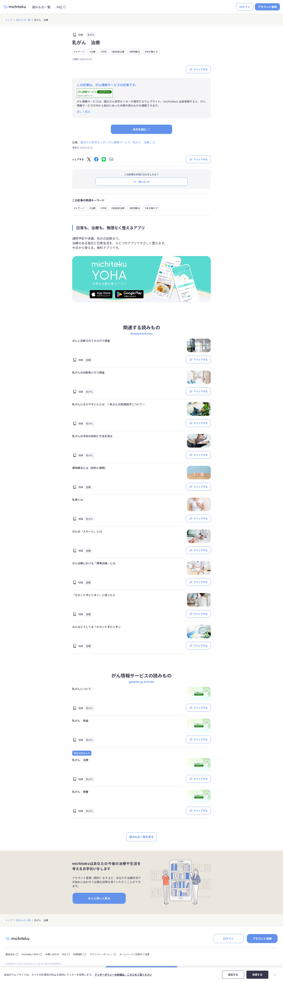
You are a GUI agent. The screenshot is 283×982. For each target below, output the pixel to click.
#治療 (92, 51)
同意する (257, 974)
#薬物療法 (134, 51)
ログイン (244, 7)
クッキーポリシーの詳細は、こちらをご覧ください (123, 974)
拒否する (233, 974)
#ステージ (79, 51)
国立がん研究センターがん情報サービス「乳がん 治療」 (116, 142)
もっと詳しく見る (99, 898)
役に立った (144, 181)
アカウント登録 (267, 7)
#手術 (103, 51)
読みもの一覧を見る (141, 837)
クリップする (201, 69)
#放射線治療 (117, 51)
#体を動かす (151, 51)
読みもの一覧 (41, 7)
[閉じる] (275, 974)
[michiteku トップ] (14, 6)
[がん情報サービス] (95, 93)
